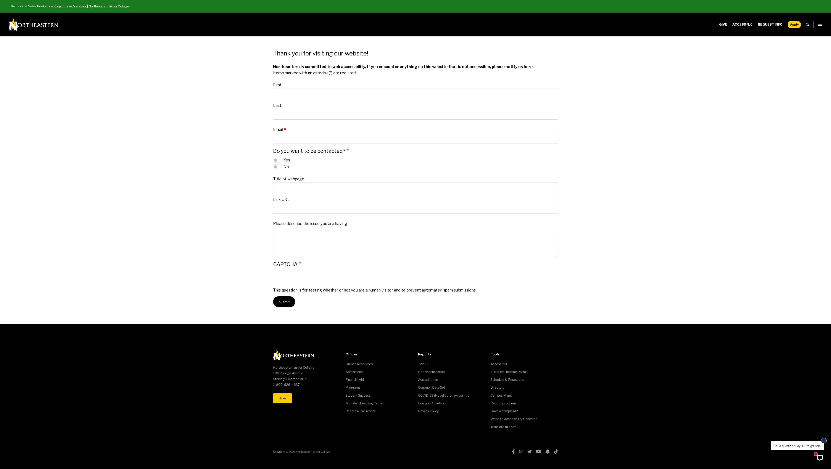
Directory (497, 387)
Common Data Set (431, 387)
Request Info (770, 24)
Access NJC (742, 24)
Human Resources (359, 364)
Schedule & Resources (507, 380)
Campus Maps (501, 395)
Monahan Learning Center (365, 403)
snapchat (547, 451)
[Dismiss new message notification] (824, 440)
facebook (513, 451)
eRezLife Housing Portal (509, 372)
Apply (794, 24)
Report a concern (503, 403)
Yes (286, 160)
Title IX (423, 364)
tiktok (556, 451)
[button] (820, 24)
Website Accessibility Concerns (514, 419)
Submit (284, 302)
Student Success (358, 395)
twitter (529, 451)
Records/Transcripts (361, 411)
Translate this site (504, 427)
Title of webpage (288, 179)
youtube (538, 451)
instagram (521, 451)
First (277, 85)
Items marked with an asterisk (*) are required (314, 73)
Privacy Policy (428, 411)
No (286, 166)
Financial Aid (355, 380)
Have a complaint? (504, 411)
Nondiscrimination (431, 372)
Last (277, 105)
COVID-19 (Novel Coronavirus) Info (443, 395)
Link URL (281, 199)
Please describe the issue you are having (310, 223)
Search (809, 24)
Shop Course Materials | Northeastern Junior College (91, 6)
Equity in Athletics (431, 403)
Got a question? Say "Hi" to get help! (797, 446)
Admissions (354, 372)
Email (278, 129)
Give (723, 24)
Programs (353, 387)
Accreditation (428, 380)
